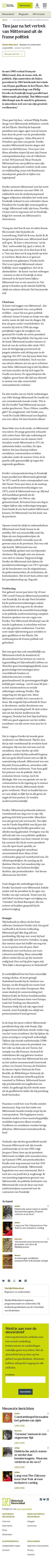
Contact (6, 1550)
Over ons (6, 1521)
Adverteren (7, 1534)
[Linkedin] (25, 1281)
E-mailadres (10, 1375)
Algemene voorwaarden (38, 1545)
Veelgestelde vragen (11, 1545)
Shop (4, 1530)
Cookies (30, 1554)
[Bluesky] (3, 1281)
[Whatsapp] (14, 1281)
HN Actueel (38, 14)
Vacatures (31, 1525)
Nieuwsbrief (8, 14)
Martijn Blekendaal (10, 44)
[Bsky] (44, 1499)
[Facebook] (9, 1281)
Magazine (23, 14)
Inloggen (31, 1521)
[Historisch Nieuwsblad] (8, 5)
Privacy (30, 1550)
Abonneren (25, 5)
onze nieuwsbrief (24, 1509)
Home (4, 20)
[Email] (20, 1281)
